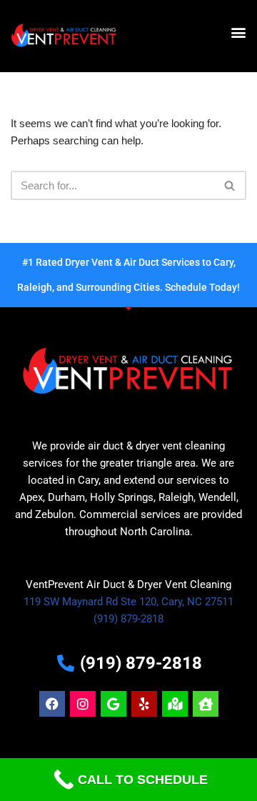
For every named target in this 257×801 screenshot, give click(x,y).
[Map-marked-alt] (175, 704)
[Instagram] (83, 704)
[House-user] (205, 704)
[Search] (230, 185)
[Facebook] (52, 704)
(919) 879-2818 (128, 618)
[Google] (113, 704)
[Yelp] (144, 704)
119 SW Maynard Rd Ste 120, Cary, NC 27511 (128, 601)
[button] (238, 32)
